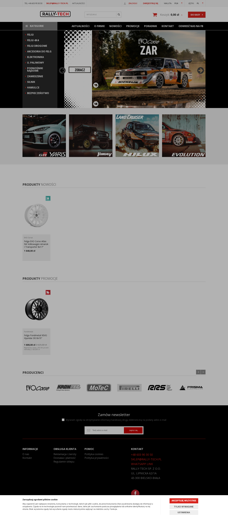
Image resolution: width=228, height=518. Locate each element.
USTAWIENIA (184, 512)
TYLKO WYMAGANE (184, 507)
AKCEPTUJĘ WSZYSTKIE (184, 501)
